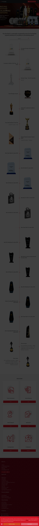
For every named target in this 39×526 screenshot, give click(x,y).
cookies (27, 520)
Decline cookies (12, 524)
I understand (29, 524)
